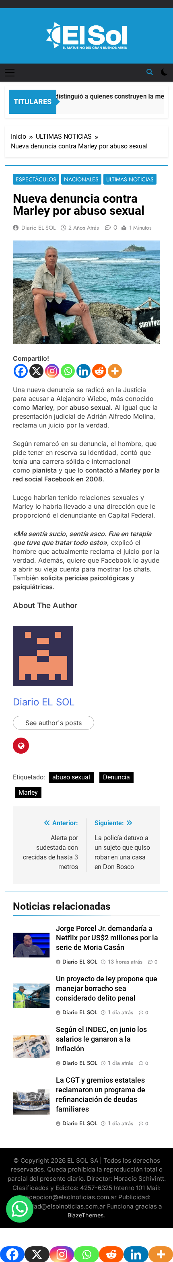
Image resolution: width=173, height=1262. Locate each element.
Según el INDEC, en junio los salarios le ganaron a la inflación (101, 1039)
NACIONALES (81, 179)
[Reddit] (99, 371)
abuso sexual (71, 777)
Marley (28, 792)
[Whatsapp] (68, 371)
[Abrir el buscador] (149, 72)
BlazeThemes (86, 1215)
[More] (115, 371)
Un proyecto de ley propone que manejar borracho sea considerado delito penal (106, 988)
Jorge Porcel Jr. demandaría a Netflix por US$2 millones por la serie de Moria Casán (107, 938)
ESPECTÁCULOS (36, 179)
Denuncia (116, 777)
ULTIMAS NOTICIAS (130, 179)
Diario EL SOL (38, 228)
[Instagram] (52, 371)
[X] (36, 371)
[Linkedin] (83, 371)
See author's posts (53, 723)
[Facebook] (21, 371)
